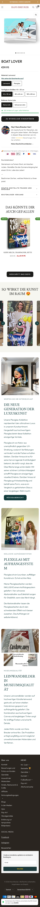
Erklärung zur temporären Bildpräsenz (6, 822)
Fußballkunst (26, 780)
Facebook (5, 837)
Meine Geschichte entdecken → (22, 144)
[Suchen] (33, 7)
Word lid (20, 869)
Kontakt (4, 764)
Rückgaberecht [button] (15, 498)
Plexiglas (17, 83)
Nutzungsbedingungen (10, 795)
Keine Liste (7, 105)
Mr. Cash (24, 765)
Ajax (3, 809)
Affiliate (4, 791)
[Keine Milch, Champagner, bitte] (17, 233)
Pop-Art (4, 812)
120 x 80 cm (31, 94)
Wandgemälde (7, 816)
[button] (3, 323)
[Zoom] (36, 15)
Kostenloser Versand (12, 195)
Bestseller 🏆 (26, 768)
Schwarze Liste (20, 105)
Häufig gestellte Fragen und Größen (16, 188)
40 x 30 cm (7, 94)
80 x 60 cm (19, 94)
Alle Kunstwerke (27, 787)
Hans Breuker (20, 7)
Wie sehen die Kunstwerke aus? (12, 78)
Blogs (3, 802)
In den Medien (6, 805)
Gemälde (5, 775)
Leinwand (6, 83)
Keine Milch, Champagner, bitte (18, 252)
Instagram (5, 842)
